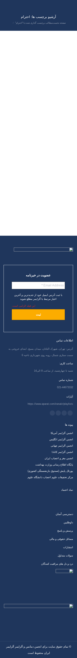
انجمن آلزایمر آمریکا (62, 433)
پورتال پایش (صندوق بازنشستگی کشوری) (50, 470)
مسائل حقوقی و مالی (61, 538)
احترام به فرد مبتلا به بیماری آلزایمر (51, 33)
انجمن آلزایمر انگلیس (61, 439)
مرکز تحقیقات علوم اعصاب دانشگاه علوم (50, 477)
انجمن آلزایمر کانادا (62, 452)
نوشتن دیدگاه (47, 40)
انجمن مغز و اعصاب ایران (59, 458)
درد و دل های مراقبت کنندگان (57, 563)
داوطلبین (68, 522)
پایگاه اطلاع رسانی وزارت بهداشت (54, 464)
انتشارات (68, 547)
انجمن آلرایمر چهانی (62, 445)
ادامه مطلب (14, 89)
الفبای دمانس (62, 40)
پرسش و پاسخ (65, 530)
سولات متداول (65, 555)
